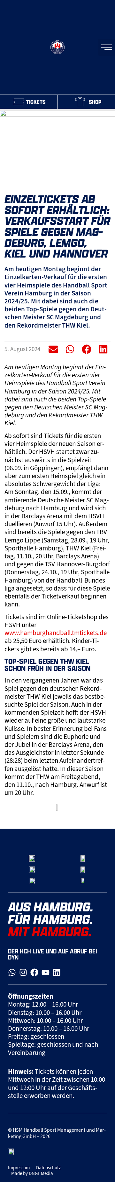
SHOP (95, 101)
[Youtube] (46, 972)
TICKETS (36, 101)
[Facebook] (34, 972)
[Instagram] (23, 972)
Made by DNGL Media (32, 1173)
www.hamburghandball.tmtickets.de (55, 633)
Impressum (19, 1168)
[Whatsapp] (12, 972)
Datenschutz (48, 1168)
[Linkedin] (57, 972)
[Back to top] (103, 813)
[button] (53, 349)
